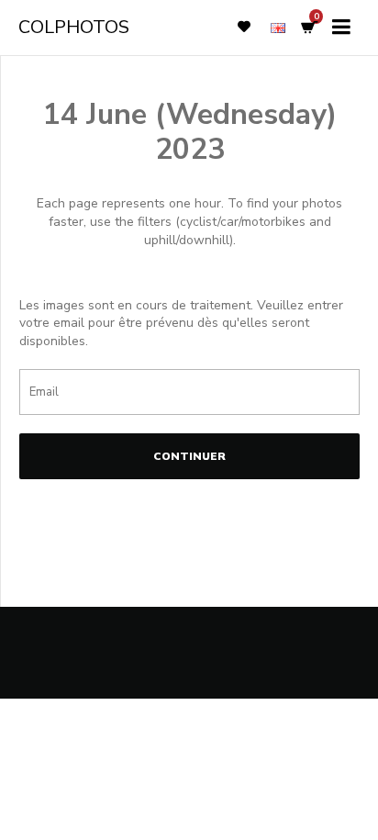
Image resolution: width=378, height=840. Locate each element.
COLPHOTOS (73, 27)
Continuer (189, 456)
